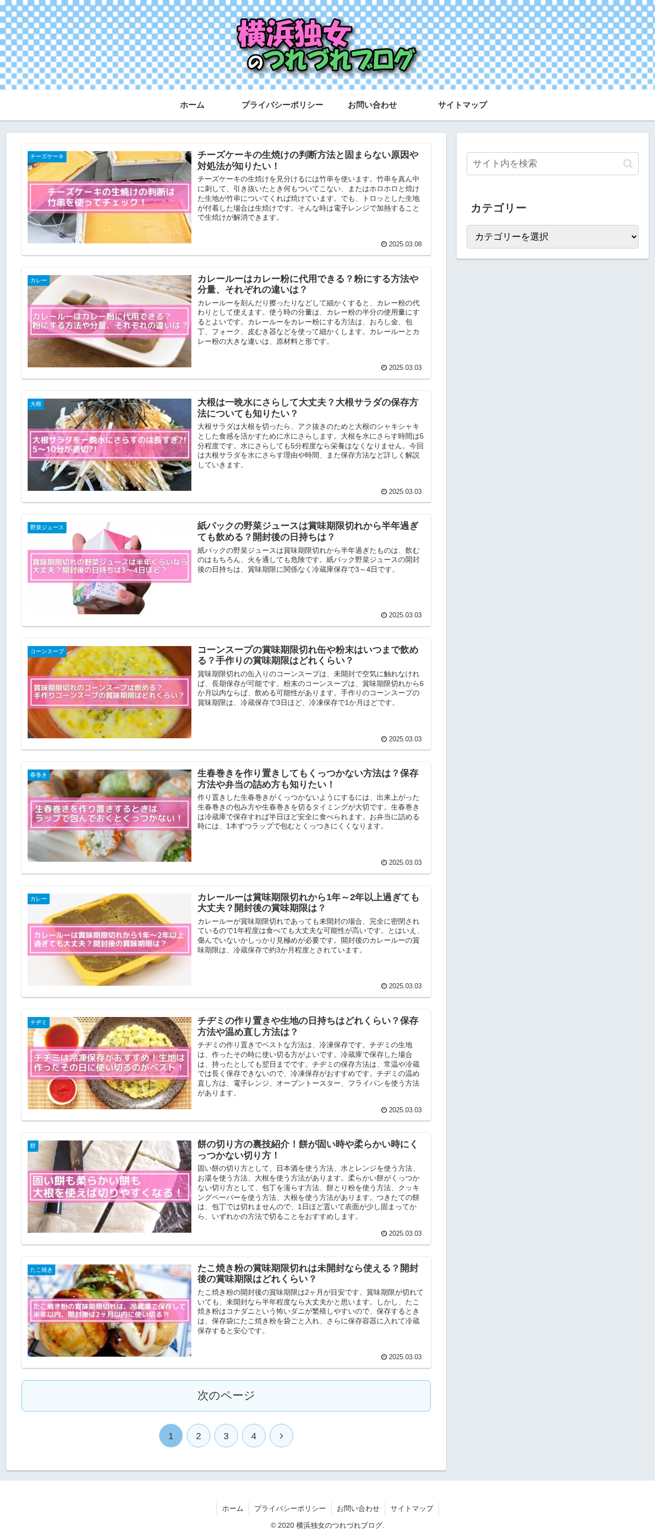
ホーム (233, 1508)
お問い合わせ (358, 1508)
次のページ (226, 1395)
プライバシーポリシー (290, 1508)
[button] (628, 164)
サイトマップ (411, 1508)
